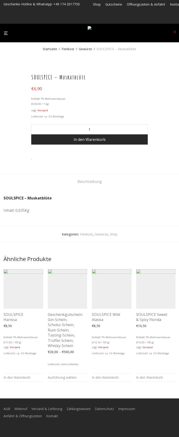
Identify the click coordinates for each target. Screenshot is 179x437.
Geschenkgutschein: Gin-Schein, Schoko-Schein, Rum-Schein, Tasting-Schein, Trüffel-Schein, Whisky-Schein (65, 330)
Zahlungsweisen (78, 409)
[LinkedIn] (106, 19)
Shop (97, 4)
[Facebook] (94, 19)
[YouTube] (112, 19)
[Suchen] (166, 33)
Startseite (50, 49)
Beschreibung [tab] (89, 181)
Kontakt (52, 416)
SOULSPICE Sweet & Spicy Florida (151, 317)
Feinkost (68, 49)
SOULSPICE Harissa (13, 317)
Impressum (126, 409)
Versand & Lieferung (46, 409)
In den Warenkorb (90, 139)
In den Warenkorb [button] (16, 377)
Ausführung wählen (62, 377)
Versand (43, 110)
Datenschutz (104, 409)
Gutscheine (113, 4)
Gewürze (85, 49)
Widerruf (20, 409)
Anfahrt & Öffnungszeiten (22, 416)
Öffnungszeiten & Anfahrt (146, 4)
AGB (6, 409)
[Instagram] (100, 19)
